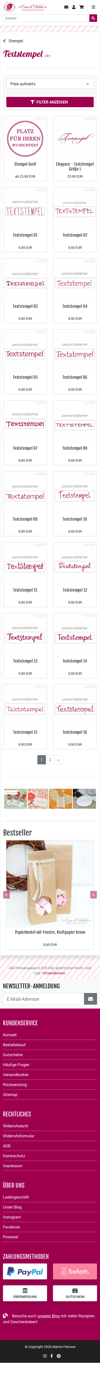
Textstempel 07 (25, 448)
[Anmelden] (90, 999)
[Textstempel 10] (75, 492)
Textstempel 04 (74, 306)
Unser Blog (12, 1206)
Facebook (11, 1226)
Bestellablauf (14, 1044)
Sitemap (10, 1094)
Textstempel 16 (75, 732)
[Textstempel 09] (25, 492)
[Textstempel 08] (75, 421)
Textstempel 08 (74, 448)
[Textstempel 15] (25, 705)
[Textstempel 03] (25, 279)
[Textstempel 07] (25, 421)
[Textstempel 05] (25, 350)
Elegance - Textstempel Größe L (75, 167)
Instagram (12, 1216)
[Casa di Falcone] (25, 6)
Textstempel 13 (25, 661)
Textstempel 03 (25, 306)
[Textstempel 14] (75, 634)
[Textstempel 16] (75, 705)
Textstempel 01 (25, 235)
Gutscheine (13, 1054)
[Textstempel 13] (25, 634)
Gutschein (75, 1297)
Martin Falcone (63, 1346)
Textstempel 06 (74, 377)
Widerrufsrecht (15, 1125)
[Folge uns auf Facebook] (51, 1355)
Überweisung (25, 1297)
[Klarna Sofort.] (75, 1271)
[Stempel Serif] (25, 137)
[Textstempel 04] (75, 279)
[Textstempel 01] (25, 208)
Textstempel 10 (75, 519)
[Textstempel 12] (75, 563)
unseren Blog (48, 1315)
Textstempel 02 (75, 235)
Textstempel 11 (25, 590)
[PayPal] (25, 1271)
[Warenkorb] (81, 7)
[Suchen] (93, 18)
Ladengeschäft (16, 1197)
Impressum (12, 1165)
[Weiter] (93, 894)
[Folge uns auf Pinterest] (59, 1355)
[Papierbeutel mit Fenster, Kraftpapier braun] (50, 883)
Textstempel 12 (75, 590)
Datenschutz (14, 1155)
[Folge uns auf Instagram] (45, 1355)
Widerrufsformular (18, 1135)
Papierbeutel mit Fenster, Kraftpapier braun (50, 932)
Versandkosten (53, 973)
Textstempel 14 (75, 661)
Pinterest (10, 1236)
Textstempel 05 (25, 377)
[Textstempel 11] (25, 563)
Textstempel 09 (25, 519)
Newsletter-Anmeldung (31, 986)
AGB (6, 1145)
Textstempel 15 (25, 732)
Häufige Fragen (16, 1064)
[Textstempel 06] (75, 350)
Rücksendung (15, 1084)
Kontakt (10, 1034)
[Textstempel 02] (75, 208)
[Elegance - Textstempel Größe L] (75, 137)
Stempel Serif (25, 164)
